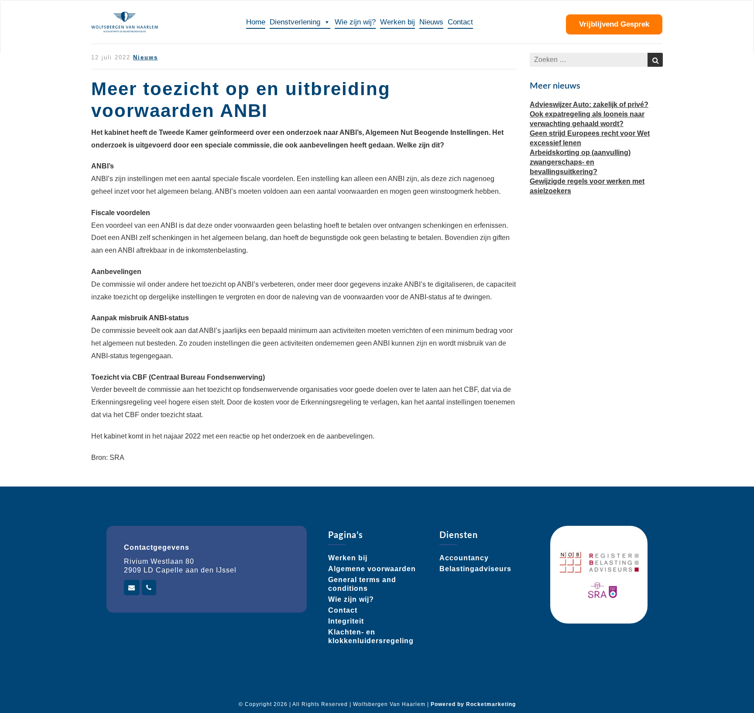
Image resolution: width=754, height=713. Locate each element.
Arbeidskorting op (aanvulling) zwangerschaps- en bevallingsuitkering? (580, 162)
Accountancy (464, 558)
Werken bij (397, 22)
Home (255, 22)
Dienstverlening (295, 22)
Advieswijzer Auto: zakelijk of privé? (589, 104)
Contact (460, 22)
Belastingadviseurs (475, 568)
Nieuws (431, 22)
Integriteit (346, 621)
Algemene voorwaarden (372, 568)
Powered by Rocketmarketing (473, 704)
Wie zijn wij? (355, 22)
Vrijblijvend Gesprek (614, 24)
